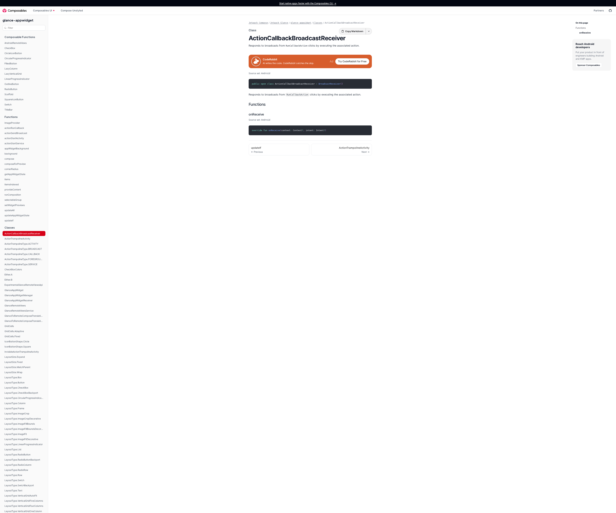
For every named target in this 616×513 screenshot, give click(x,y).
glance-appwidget (18, 20)
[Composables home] (15, 10)
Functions (257, 104)
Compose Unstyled (72, 10)
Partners (599, 10)
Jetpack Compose (258, 22)
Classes (317, 22)
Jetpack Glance (279, 22)
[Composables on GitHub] (610, 10)
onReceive (256, 114)
